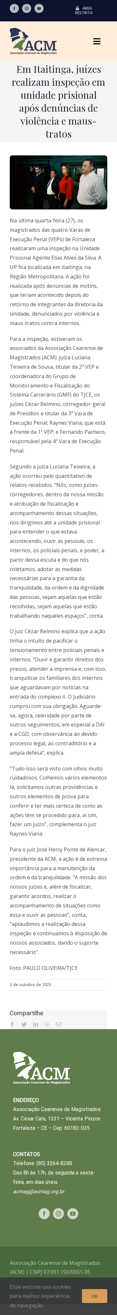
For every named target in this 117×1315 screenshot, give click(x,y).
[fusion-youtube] (39, 8)
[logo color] (33, 30)
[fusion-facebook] (14, 8)
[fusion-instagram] (26, 8)
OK (94, 1296)
